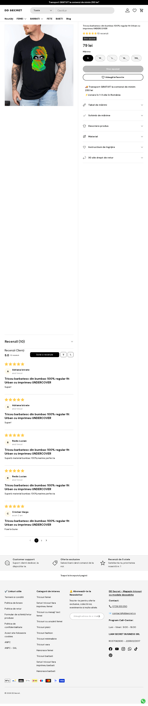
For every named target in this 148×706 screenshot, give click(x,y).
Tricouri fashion (45, 632)
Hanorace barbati (46, 671)
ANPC (8, 642)
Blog (68, 18)
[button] (90, 33)
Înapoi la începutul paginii (74, 575)
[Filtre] (63, 354)
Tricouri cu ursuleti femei (49, 621)
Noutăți (9, 18)
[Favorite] (134, 10)
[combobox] (72, 10)
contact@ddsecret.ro (124, 613)
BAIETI (59, 18)
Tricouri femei (44, 597)
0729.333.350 (119, 606)
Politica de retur (13, 608)
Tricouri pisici (43, 627)
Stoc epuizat (113, 69)
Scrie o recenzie (44, 354)
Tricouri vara (43, 644)
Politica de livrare (14, 602)
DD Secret (16, 693)
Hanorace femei (45, 650)
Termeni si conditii (14, 597)
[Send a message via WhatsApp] (143, 701)
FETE (49, 18)
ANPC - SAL (11, 647)
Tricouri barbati (45, 656)
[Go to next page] (47, 540)
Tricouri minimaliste (47, 638)
